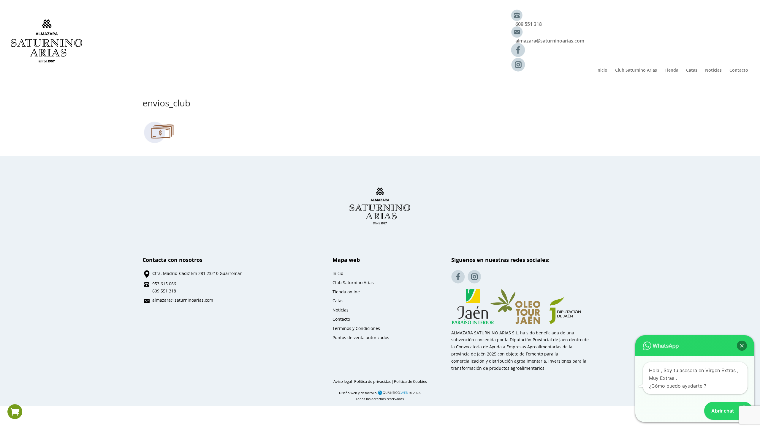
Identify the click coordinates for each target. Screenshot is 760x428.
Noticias (713, 70)
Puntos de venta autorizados (360, 337)
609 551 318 (528, 24)
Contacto (738, 70)
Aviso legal (342, 381)
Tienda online (346, 292)
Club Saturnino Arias (636, 70)
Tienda (671, 70)
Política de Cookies (410, 381)
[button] (742, 346)
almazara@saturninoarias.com (549, 41)
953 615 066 (164, 284)
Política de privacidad (373, 381)
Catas (691, 70)
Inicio (601, 70)
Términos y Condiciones (356, 328)
